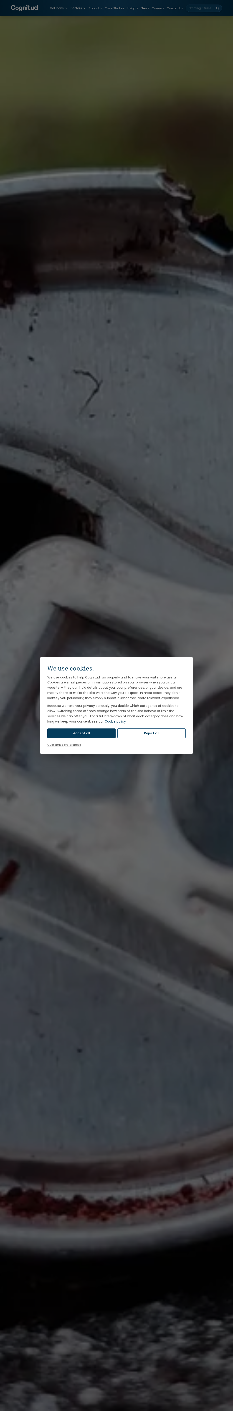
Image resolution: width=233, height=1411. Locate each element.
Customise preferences (64, 745)
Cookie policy (115, 721)
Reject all (151, 733)
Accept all (81, 733)
